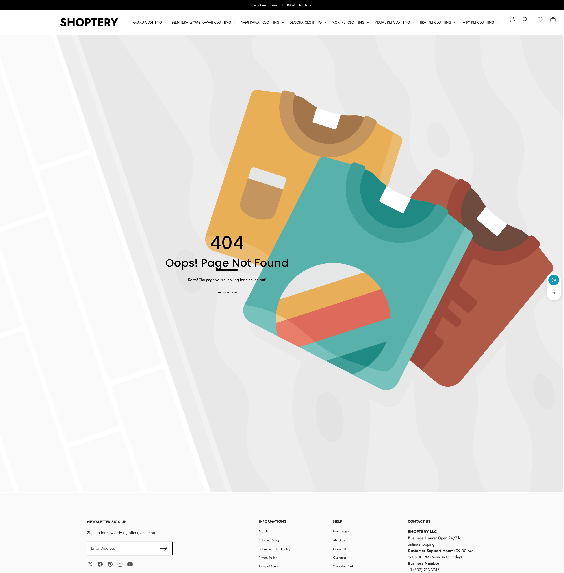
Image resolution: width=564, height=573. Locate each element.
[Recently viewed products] (553, 280)
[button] (525, 19)
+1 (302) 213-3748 (424, 570)
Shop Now (304, 5)
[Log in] (513, 19)
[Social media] (553, 291)
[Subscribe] (164, 548)
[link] (540, 19)
